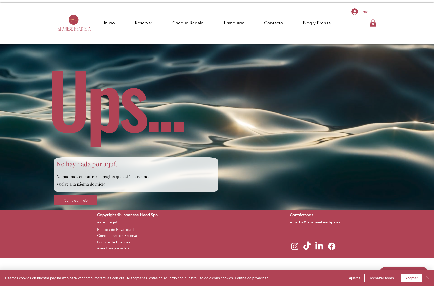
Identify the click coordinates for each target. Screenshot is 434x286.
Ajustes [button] (354, 277)
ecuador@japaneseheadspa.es (315, 222)
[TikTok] (307, 246)
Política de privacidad (252, 277)
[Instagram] (295, 246)
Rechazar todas (381, 277)
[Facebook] (332, 246)
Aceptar (411, 277)
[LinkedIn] (319, 246)
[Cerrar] (428, 278)
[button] (373, 23)
